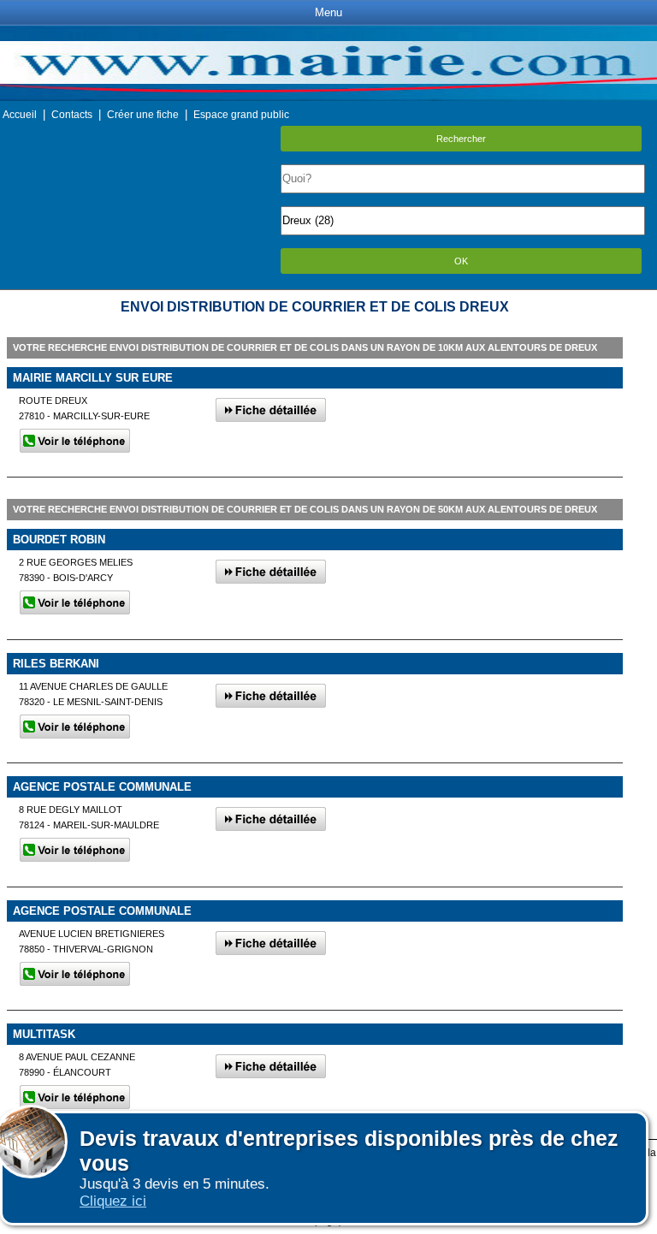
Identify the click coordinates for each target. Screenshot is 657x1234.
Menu (328, 12)
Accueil (20, 115)
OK (461, 261)
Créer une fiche (143, 115)
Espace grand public (241, 115)
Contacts (71, 115)
